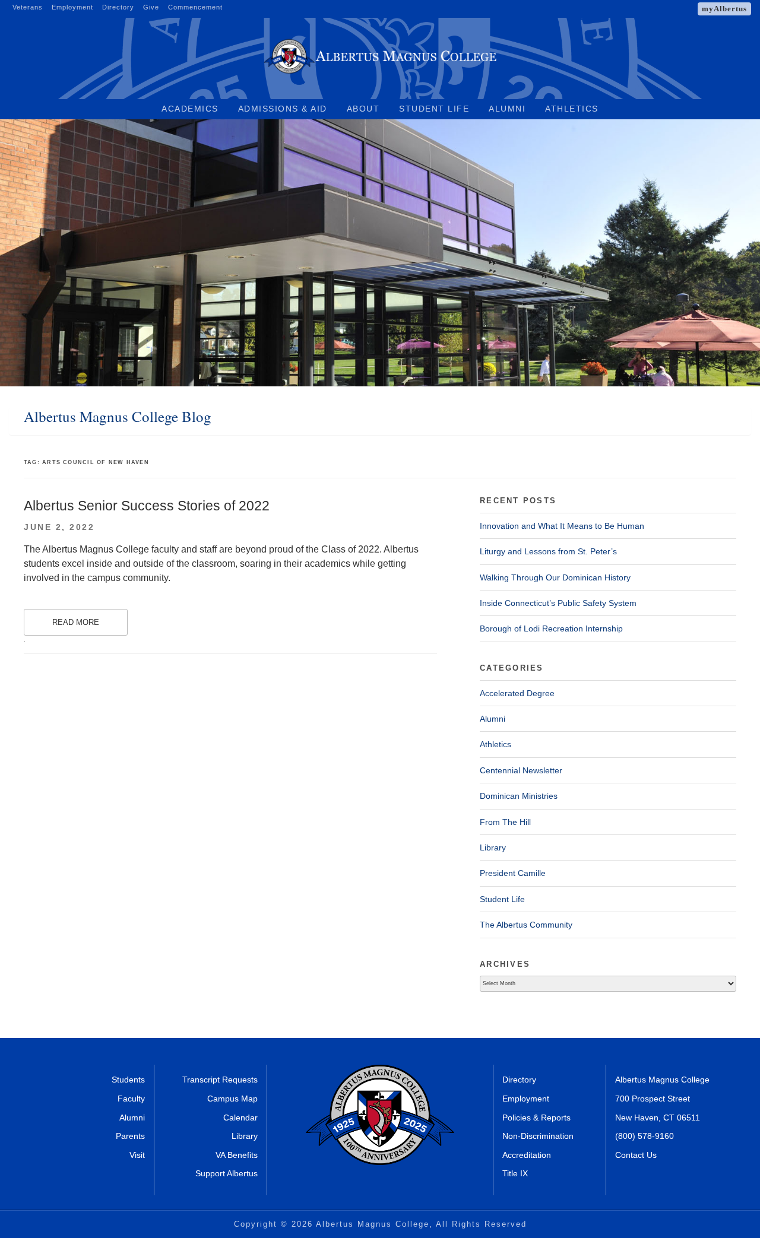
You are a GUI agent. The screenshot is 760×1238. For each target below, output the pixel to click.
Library (493, 847)
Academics (190, 108)
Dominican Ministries (519, 796)
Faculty (131, 1098)
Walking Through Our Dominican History (555, 577)
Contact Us (636, 1155)
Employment (72, 7)
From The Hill (505, 822)
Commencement (195, 7)
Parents (130, 1136)
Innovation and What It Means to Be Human (562, 526)
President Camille (513, 873)
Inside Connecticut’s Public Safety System (558, 603)
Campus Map (232, 1098)
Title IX (515, 1173)
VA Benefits (237, 1155)
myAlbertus (724, 8)
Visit (137, 1155)
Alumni (507, 108)
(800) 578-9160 (644, 1136)
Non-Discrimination (538, 1136)
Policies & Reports (536, 1117)
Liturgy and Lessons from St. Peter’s (548, 551)
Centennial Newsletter (521, 770)
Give (151, 7)
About (363, 108)
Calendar (240, 1117)
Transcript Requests (220, 1079)
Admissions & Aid (282, 108)
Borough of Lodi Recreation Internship (551, 628)
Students (128, 1079)
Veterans (27, 7)
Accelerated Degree (517, 693)
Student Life (434, 108)
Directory (118, 7)
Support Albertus (226, 1173)
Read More (75, 622)
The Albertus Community (526, 924)
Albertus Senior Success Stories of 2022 (147, 505)
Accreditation (526, 1155)
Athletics (571, 108)
